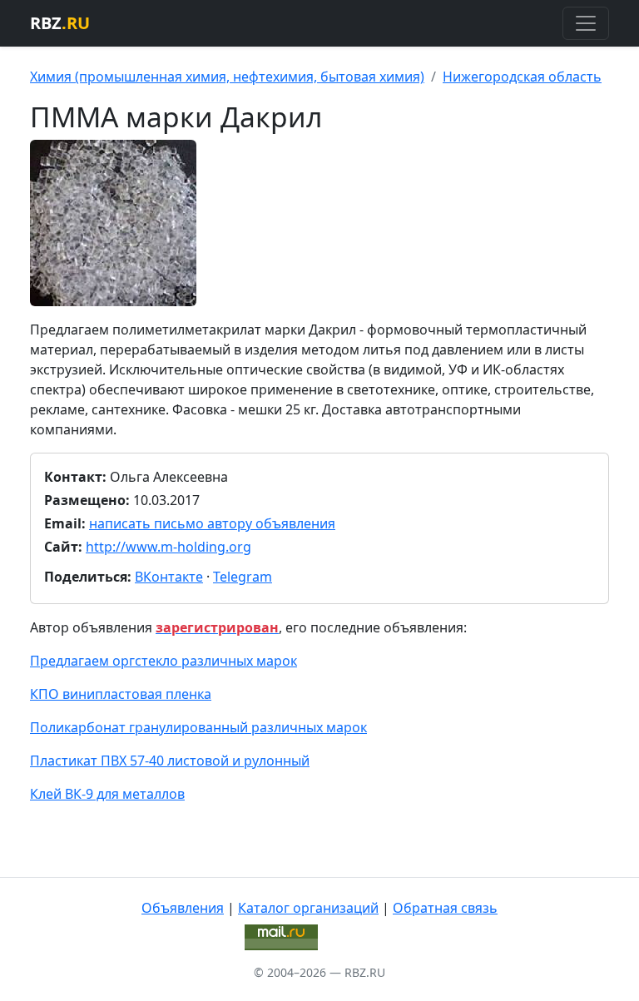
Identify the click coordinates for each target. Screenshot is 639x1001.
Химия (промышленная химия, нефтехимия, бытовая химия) (227, 76)
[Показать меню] (585, 23)
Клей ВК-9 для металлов (107, 794)
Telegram (242, 576)
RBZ (60, 23)
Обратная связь (445, 908)
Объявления (182, 908)
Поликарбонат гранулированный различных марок (198, 727)
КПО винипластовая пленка (120, 694)
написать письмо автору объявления (212, 523)
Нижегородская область (522, 76)
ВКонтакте (169, 576)
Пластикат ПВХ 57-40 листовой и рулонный (170, 760)
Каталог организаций (308, 908)
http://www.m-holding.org (168, 547)
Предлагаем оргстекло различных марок (163, 661)
